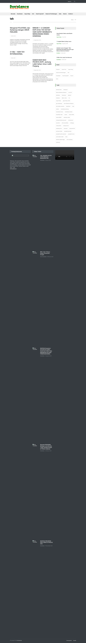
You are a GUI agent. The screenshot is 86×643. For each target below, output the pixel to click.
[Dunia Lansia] (20, 8)
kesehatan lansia (59, 111)
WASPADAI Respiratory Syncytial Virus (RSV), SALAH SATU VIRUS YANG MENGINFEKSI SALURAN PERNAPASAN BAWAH (46, 351)
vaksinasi (58, 142)
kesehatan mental (68, 111)
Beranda (13, 13)
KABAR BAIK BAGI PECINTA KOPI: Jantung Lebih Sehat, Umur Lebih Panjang (42, 63)
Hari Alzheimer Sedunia (68, 103)
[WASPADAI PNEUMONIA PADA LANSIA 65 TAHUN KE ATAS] (36, 587)
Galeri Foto (64, 69)
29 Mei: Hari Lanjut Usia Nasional (64, 57)
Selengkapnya (13, 168)
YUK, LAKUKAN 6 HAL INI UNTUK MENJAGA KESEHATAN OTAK (45, 157)
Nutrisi (65, 13)
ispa (73, 106)
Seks (60, 13)
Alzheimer (65, 89)
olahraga (72, 122)
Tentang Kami (69, 640)
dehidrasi (58, 95)
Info (33, 13)
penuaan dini (72, 128)
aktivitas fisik (59, 89)
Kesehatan (20, 13)
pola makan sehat (59, 136)
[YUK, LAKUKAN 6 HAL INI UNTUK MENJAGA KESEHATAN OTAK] (36, 202)
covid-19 (70, 92)
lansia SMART (59, 117)
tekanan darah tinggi (60, 139)
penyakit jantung (67, 131)
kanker (57, 109)
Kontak (74, 640)
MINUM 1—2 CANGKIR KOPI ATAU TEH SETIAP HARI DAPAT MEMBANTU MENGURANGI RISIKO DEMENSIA (42, 32)
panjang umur (59, 128)
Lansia (65, 114)
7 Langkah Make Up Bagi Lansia (64, 41)
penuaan (65, 128)
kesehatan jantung (65, 109)
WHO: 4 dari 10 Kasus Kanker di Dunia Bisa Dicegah (45, 253)
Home (72, 19)
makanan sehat (67, 117)
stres (66, 136)
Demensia (64, 95)
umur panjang (69, 139)
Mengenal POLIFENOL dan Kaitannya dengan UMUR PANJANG (20, 30)
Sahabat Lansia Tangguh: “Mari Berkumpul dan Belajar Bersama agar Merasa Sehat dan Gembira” (65, 49)
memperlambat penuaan (61, 120)
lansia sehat (71, 114)
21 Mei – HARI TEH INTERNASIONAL (17, 53)
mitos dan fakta (65, 122)
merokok (58, 122)
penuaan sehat (59, 131)
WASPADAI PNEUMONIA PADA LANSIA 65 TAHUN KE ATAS (46, 542)
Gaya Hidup (27, 13)
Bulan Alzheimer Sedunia (61, 92)
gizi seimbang (59, 103)
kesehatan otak (59, 114)
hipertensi (68, 106)
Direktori (70, 13)
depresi (69, 95)
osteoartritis (58, 125)
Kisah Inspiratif (40, 13)
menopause (70, 120)
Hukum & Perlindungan (51, 13)
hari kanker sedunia (60, 106)
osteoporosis (66, 125)
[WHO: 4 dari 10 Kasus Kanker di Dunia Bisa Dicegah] (36, 298)
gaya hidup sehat (66, 100)
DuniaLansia (19, 640)
